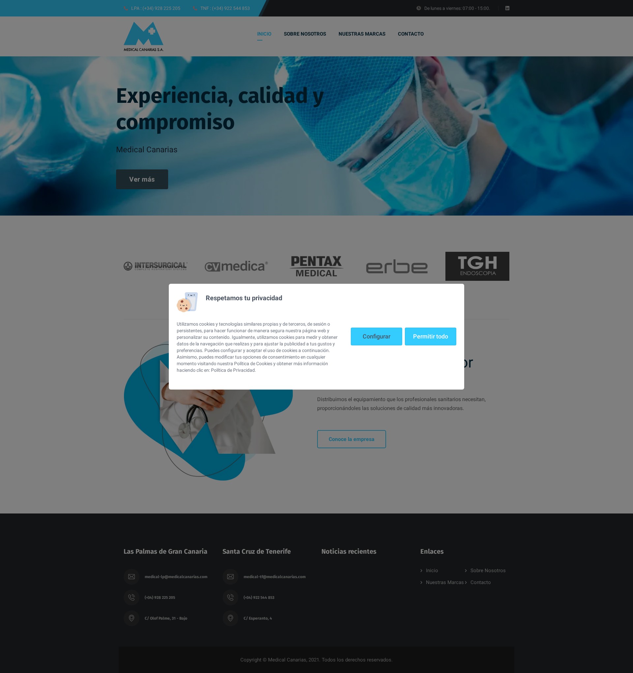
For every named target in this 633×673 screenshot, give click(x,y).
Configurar (376, 336)
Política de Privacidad (233, 370)
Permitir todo (430, 336)
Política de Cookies (253, 363)
